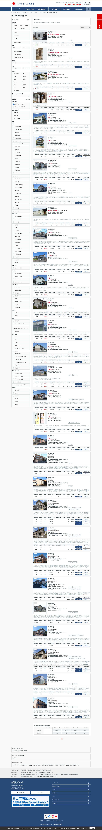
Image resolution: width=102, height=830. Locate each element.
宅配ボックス (18, 359)
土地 (15, 28)
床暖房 (16, 315)
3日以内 (16, 106)
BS (15, 339)
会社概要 (54, 9)
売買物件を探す (30, 9)
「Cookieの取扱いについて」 (74, 828)
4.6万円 (66, 730)
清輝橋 (60, 99)
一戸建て (16, 38)
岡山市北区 (57, 22)
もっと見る (85, 491)
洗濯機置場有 (18, 254)
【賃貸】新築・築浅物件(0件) (72, 765)
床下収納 (17, 321)
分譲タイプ (17, 161)
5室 (75, 733)
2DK (24, 79)
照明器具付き (18, 242)
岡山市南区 (36, 22)
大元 (53, 166)
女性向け (17, 196)
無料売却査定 (67, 9)
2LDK (15, 82)
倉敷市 (47, 22)
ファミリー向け (18, 199)
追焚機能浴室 (18, 290)
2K (15, 79)
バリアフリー (18, 155)
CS (15, 336)
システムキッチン (19, 279)
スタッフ (54, 789)
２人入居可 (17, 152)
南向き (16, 401)
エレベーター (18, 239)
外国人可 (17, 181)
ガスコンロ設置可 (19, 184)
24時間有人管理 (18, 373)
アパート (16, 32)
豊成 (53, 453)
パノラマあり (17, 118)
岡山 (54, 372)
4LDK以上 (16, 90)
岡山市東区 (42, 22)
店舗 (21, 25)
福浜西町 (54, 113)
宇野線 (49, 37)
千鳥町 (54, 31)
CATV (16, 342)
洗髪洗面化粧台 (18, 301)
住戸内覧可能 (18, 382)
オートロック (18, 353)
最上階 (16, 398)
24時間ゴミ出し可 (19, 379)
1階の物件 (17, 395)
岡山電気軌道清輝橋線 (53, 99)
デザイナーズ (18, 141)
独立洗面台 (17, 307)
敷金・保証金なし (18, 51)
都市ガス (17, 259)
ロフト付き (17, 222)
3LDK (24, 84)
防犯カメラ (17, 368)
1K (23, 73)
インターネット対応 (19, 348)
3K (23, 82)
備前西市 (54, 37)
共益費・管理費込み (18, 57)
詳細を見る (79, 45)
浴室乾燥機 (17, 293)
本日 (23, 104)
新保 (53, 49)
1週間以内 (23, 106)
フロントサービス (19, 376)
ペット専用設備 (18, 129)
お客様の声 (54, 793)
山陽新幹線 (58, 774)
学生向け (17, 190)
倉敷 (41, 776)
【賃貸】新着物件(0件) (60, 765)
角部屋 (16, 404)
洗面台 (16, 298)
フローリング (18, 219)
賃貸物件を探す (42, 9)
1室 (57, 733)
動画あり (16, 115)
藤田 (53, 207)
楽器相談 (17, 132)
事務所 (26, 25)
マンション (16, 35)
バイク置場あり (18, 248)
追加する (86, 45)
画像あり (16, 112)
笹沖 (52, 772)
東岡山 (56, 776)
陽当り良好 (17, 135)
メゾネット (17, 224)
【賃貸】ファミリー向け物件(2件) (20, 765)
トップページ (55, 782)
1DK (15, 76)
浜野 (53, 252)
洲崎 (53, 320)
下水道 (16, 262)
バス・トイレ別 (18, 287)
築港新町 (54, 160)
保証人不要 (17, 146)
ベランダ (17, 227)
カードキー (17, 176)
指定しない (16, 104)
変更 (28, 19)
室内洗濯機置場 (18, 216)
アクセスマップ (55, 799)
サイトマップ (60, 820)
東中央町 (61, 462)
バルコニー (17, 230)
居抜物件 (17, 211)
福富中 (54, 93)
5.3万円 (75, 730)
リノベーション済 (19, 143)
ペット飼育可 (18, 126)
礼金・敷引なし (17, 54)
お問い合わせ (79, 9)
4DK (24, 87)
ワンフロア (17, 202)
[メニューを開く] (88, 9)
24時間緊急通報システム (20, 362)
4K (15, 87)
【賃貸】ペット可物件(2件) (34, 765)
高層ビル (17, 205)
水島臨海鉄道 (75, 774)
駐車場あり (17, 390)
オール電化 (17, 236)
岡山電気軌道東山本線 (66, 774)
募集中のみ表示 (17, 42)
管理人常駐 (17, 164)
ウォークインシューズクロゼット (20, 328)
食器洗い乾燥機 (18, 276)
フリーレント (18, 173)
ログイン (85, 4)
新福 (53, 698)
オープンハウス (18, 178)
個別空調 (17, 257)
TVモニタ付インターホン (20, 356)
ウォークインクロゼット (20, 323)
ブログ (53, 796)
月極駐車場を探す (56, 786)
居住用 (15, 25)
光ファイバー (18, 345)
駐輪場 (16, 245)
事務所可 (17, 149)
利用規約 (42, 820)
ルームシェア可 (18, 187)
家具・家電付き (18, 251)
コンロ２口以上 (18, 273)
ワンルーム (16, 73)
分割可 (16, 158)
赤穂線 (42, 774)
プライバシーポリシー (50, 820)
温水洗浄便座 (18, 296)
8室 (66, 733)
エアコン (17, 312)
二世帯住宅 (17, 170)
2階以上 (16, 393)
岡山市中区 (52, 22)
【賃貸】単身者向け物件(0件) (47, 765)
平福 (53, 275)
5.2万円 (84, 730)
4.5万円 (57, 730)
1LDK (24, 76)
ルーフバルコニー (19, 233)
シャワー (17, 304)
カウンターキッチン (19, 282)
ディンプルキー (18, 365)
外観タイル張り (18, 268)
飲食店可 (17, 208)
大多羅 (44, 776)
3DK (15, 84)
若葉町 (54, 229)
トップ (18, 9)
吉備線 (49, 774)
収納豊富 (17, 331)
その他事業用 (22, 28)
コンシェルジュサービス (20, 384)
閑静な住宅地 (18, 138)
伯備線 (45, 774)
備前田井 (54, 586)
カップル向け (18, 193)
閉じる (92, 828)
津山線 (53, 774)
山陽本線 (50, 372)
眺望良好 (17, 167)
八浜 (48, 776)
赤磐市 (49, 770)
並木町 (54, 71)
